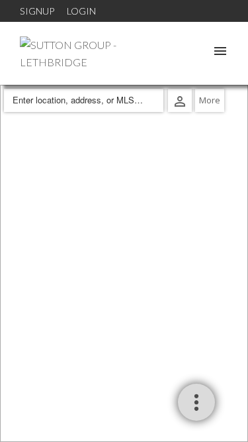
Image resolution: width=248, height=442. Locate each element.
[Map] (124, 263)
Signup (37, 11)
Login (81, 11)
